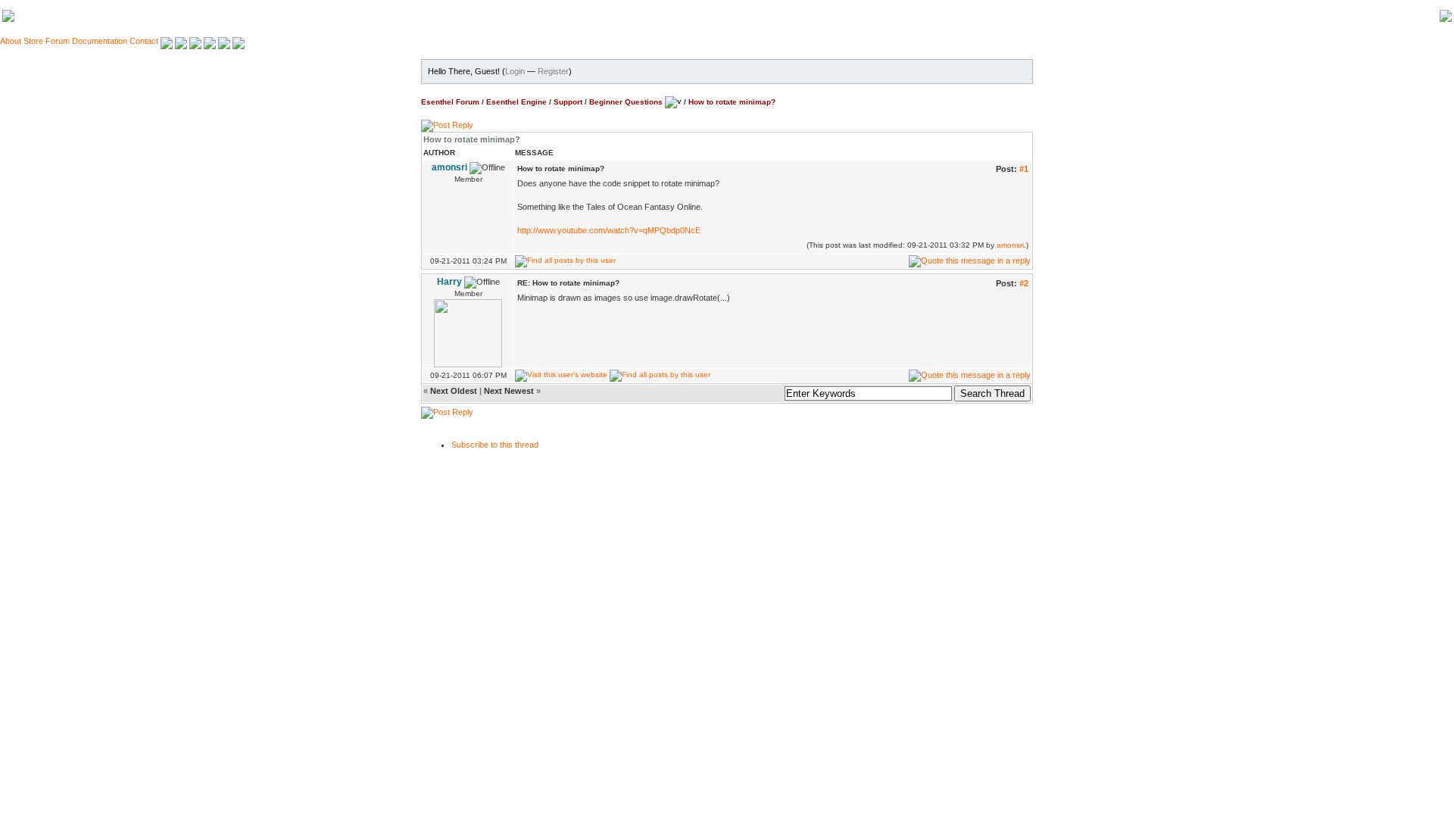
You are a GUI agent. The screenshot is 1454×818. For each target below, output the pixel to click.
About (10, 40)
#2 (1023, 283)
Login (515, 71)
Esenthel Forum (450, 101)
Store (33, 40)
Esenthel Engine (516, 101)
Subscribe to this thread (494, 444)
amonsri (1010, 245)
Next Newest (509, 390)
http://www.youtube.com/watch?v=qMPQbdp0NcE (608, 230)
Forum (57, 40)
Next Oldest (453, 390)
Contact (143, 40)
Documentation (99, 40)
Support (568, 101)
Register (553, 71)
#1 (1023, 168)
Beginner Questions (626, 101)
